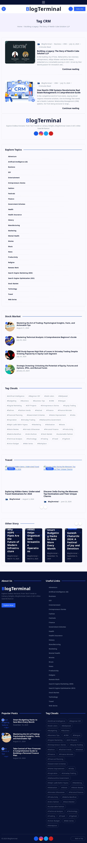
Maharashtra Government (51, 420)
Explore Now (8, 605)
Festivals (11, 194)
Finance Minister (65, 410)
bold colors (50, 396)
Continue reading (71, 69)
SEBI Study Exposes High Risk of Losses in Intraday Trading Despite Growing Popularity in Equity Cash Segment (47, 352)
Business (57, 44)
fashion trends (25, 410)
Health (10, 209)
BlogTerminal (46, 44)
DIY (9, 172)
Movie (62, 424)
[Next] (45, 507)
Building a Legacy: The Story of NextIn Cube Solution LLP (47, 26)
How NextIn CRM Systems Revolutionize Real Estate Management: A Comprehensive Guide (58, 91)
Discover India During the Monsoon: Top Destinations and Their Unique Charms (61, 494)
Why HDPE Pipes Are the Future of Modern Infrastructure (13, 540)
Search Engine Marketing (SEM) (20, 273)
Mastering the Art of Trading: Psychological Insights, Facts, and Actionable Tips (46, 324)
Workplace (43, 443)
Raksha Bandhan (14, 434)
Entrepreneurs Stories (16, 183)
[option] (24, 483)
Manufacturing (14, 225)
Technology (12, 289)
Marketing (12, 231)
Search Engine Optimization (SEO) (21, 278)
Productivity (13, 257)
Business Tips (39, 401)
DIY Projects (31, 405)
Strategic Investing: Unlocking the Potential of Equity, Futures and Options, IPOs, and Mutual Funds (47, 366)
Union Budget (13, 443)
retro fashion (32, 434)
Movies (11, 241)
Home (19, 26)
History (11, 220)
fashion (11, 410)
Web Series (12, 300)
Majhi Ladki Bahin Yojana (18, 424)
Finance (11, 199)
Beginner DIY (35, 396)
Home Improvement (58, 415)
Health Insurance (15, 215)
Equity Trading (70, 405)
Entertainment (14, 178)
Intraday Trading (28, 420)
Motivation (51, 424)
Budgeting (12, 401)
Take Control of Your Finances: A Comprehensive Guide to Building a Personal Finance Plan (27, 752)
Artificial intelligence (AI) (18, 162)
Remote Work (13, 268)
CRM (65, 44)
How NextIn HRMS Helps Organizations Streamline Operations (33, 537)
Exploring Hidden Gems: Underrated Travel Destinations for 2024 (22, 492)
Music (10, 246)
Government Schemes (16, 204)
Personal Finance (51, 429)
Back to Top (79, 838)
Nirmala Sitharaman (32, 429)
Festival (39, 410)
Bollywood (64, 396)
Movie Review (13, 429)
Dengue (62, 401)
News (10, 252)
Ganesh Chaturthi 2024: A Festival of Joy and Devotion (73, 540)
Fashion (11, 188)
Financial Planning (15, 415)
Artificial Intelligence (16, 396)
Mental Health (13, 236)
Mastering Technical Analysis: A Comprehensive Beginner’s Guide (46, 337)
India (73, 415)
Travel (10, 294)
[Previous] (41, 507)
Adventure (12, 156)
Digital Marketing (15, 405)
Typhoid (67, 439)
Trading (45, 439)
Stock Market (13, 284)
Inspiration (12, 420)
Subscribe (79, 9)
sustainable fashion (65, 434)
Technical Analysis (15, 439)
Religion (11, 262)
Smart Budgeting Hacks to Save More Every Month (53, 539)
